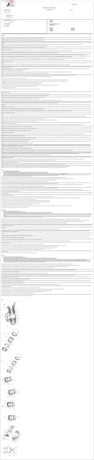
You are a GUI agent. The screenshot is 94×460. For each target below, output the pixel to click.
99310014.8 (9, 11)
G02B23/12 (48, 10)
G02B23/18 (71, 10)
